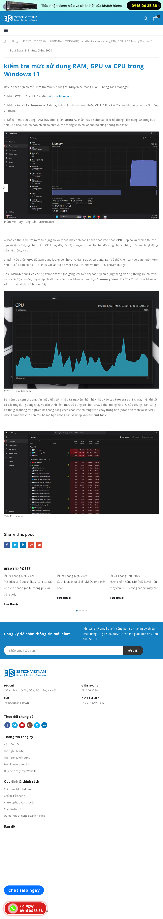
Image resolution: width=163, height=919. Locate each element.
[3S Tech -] (20, 18)
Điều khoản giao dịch (17, 758)
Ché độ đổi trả (12, 802)
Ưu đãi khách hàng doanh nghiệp (24, 809)
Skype (37, 719)
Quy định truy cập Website (20, 764)
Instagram (30, 719)
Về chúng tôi (11, 738)
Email (39, 544)
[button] (76, 604)
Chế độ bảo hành (14, 789)
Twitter (15, 544)
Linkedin (44, 719)
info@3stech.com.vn (16, 696)
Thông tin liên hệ (14, 744)
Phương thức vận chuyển (19, 796)
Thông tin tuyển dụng (17, 751)
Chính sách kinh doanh (18, 782)
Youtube (22, 719)
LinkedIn (23, 544)
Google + (31, 544)
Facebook (7, 544)
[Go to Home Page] (5, 41)
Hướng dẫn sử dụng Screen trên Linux (134, 582)
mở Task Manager (59, 96)
